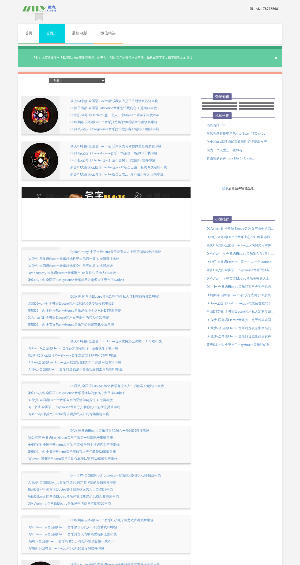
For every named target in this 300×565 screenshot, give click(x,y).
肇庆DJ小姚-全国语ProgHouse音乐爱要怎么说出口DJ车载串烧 (116, 341)
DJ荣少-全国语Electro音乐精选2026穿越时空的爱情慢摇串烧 (72, 482)
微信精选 (108, 33)
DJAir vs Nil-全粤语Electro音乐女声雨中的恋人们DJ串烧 (68, 317)
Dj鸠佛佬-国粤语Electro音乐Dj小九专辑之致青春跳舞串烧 (112, 520)
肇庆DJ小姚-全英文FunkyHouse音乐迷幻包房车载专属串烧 (71, 324)
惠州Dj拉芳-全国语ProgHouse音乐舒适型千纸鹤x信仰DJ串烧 (72, 355)
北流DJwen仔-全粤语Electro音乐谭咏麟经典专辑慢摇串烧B (71, 303)
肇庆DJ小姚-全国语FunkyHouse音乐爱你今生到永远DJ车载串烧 (74, 310)
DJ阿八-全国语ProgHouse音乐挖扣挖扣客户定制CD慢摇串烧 (114, 129)
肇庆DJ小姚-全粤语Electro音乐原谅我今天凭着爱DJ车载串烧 (72, 452)
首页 (29, 33)
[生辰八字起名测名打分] (106, 213)
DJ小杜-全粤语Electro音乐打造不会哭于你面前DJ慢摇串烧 (112, 160)
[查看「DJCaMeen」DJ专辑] (219, 106)
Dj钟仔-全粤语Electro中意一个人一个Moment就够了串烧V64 (114, 115)
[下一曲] (129, 80)
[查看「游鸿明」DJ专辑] (219, 109)
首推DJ (52, 33)
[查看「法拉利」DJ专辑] (256, 103)
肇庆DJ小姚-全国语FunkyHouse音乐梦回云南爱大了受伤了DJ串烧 (76, 280)
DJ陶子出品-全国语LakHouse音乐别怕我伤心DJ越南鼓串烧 (113, 108)
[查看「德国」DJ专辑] (219, 103)
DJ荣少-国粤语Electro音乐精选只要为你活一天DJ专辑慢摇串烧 (73, 259)
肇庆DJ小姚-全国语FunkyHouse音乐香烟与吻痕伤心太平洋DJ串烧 (76, 393)
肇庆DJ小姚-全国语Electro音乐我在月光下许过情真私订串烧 (114, 101)
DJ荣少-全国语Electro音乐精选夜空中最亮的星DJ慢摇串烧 (70, 266)
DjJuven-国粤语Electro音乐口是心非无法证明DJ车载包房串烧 (72, 459)
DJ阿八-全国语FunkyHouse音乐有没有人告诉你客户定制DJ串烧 (117, 386)
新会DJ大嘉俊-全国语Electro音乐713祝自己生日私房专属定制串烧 (118, 167)
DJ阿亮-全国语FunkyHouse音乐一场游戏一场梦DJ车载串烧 (113, 153)
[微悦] (39, 12)
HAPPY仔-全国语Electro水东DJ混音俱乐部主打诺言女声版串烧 (74, 445)
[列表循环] (143, 81)
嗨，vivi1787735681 (265, 9)
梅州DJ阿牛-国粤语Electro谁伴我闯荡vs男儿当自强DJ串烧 (70, 489)
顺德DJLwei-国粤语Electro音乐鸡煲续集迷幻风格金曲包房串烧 (73, 496)
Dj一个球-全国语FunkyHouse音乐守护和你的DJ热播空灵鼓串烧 (74, 407)
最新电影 (79, 33)
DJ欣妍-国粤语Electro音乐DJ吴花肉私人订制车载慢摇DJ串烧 (114, 296)
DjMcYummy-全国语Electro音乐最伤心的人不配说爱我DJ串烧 (72, 527)
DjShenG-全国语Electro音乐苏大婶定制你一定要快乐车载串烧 (73, 348)
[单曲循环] (149, 81)
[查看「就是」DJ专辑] (256, 106)
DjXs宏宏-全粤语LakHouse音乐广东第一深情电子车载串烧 (70, 437)
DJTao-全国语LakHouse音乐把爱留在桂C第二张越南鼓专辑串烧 (74, 362)
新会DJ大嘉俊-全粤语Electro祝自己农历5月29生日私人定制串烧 (117, 174)
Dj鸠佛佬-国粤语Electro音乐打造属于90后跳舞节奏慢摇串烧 (114, 122)
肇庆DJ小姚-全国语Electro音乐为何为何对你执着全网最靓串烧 (115, 146)
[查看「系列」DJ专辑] (256, 109)
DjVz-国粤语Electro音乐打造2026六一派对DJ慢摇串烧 (109, 430)
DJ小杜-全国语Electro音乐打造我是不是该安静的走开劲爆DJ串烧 (75, 369)
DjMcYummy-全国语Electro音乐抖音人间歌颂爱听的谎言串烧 (72, 534)
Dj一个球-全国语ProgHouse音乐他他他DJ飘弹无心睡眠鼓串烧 (115, 475)
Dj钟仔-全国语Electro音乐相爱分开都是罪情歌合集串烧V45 (71, 541)
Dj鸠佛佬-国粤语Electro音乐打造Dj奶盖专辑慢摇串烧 (66, 548)
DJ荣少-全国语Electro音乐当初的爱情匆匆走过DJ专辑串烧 (70, 400)
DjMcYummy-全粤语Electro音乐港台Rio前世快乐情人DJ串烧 (72, 273)
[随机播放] (136, 81)
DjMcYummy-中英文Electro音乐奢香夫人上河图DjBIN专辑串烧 (115, 252)
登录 (225, 188)
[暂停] (121, 80)
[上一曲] (113, 81)
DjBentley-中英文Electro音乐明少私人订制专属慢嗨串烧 (68, 414)
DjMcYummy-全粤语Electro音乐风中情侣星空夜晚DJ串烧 (69, 503)
